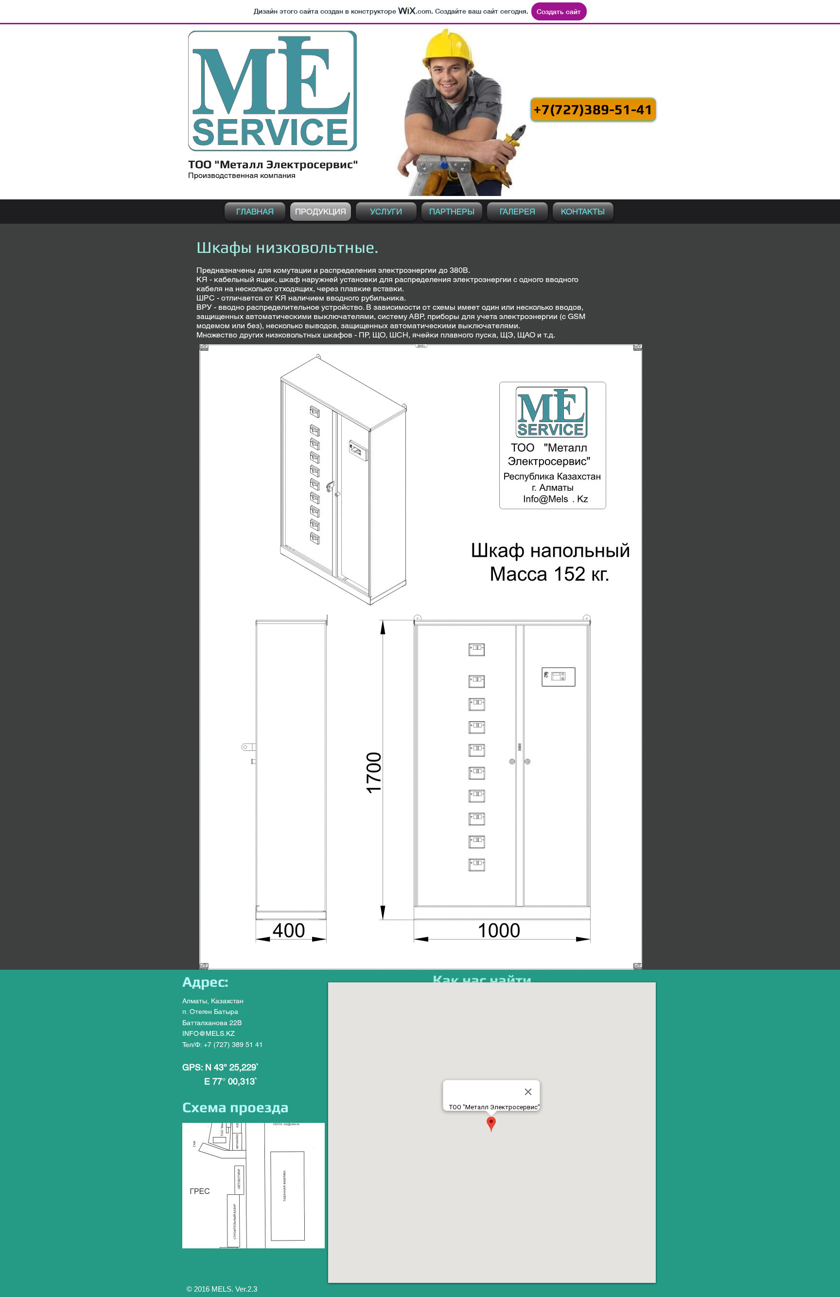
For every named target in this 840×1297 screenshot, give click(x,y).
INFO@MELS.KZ (208, 1033)
